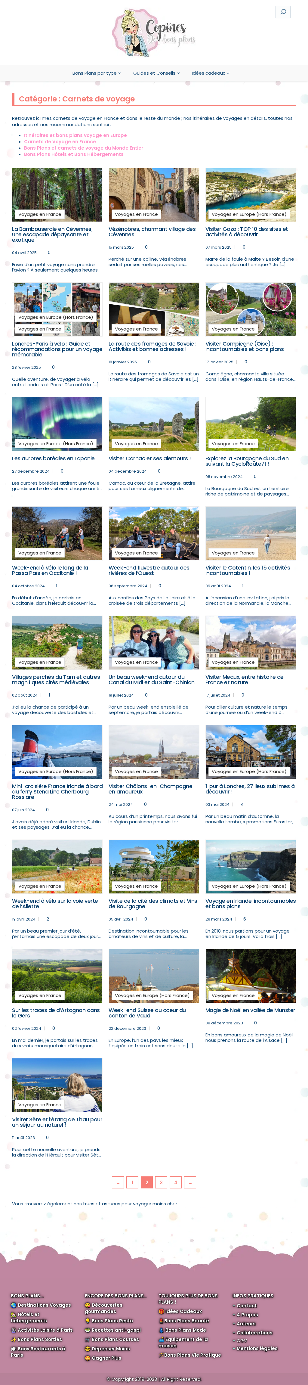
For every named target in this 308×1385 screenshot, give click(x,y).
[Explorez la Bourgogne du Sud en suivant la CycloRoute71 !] (250, 424)
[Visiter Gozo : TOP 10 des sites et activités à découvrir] (250, 195)
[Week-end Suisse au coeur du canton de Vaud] (154, 976)
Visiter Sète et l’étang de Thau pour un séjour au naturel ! (57, 1122)
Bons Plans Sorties (40, 1339)
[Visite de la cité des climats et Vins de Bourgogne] (154, 867)
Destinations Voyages (44, 1305)
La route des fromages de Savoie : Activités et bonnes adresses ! (152, 346)
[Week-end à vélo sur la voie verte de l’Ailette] (57, 867)
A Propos (247, 1315)
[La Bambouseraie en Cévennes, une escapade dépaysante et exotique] (57, 195)
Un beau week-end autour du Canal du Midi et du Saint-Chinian (152, 679)
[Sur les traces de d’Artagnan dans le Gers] (57, 976)
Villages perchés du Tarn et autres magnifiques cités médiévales (56, 679)
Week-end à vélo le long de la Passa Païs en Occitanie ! (50, 570)
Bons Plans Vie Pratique (192, 1355)
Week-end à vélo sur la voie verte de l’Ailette (55, 903)
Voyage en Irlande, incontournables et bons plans (250, 903)
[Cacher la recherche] (194, 12)
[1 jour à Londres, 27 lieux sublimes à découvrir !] (250, 752)
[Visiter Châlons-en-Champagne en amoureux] (154, 752)
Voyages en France (39, 214)
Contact (247, 1306)
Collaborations (255, 1333)
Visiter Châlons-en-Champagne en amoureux (150, 788)
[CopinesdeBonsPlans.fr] (154, 32)
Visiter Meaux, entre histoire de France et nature (244, 679)
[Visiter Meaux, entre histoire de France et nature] (250, 643)
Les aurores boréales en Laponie (53, 458)
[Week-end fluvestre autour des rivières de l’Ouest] (154, 533)
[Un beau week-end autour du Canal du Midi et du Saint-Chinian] (154, 643)
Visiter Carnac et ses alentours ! (150, 458)
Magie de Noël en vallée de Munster (250, 1010)
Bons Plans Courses (115, 1339)
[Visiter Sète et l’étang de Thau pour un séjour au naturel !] (57, 1085)
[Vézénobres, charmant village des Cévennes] (154, 195)
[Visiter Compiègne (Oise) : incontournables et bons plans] (250, 309)
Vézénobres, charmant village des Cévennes (152, 231)
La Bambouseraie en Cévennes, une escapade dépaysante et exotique (52, 234)
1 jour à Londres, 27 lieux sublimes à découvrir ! (250, 788)
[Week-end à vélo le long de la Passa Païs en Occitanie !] (57, 533)
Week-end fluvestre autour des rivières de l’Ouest (149, 570)
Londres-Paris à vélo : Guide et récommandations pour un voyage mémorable (57, 349)
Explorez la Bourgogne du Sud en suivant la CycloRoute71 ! (247, 461)
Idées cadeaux (208, 73)
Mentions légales (257, 1348)
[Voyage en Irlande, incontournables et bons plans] (250, 867)
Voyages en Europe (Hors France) (249, 214)
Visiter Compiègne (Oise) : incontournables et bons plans (244, 346)
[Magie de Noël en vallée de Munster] (250, 976)
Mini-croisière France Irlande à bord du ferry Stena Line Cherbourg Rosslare (57, 791)
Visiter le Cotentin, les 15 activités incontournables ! (247, 570)
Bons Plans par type (94, 73)
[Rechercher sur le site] (283, 12)
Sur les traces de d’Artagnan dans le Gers (56, 1012)
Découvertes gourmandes (103, 1308)
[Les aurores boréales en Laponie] (57, 424)
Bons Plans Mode (185, 1330)
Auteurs (246, 1324)
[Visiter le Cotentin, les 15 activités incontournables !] (250, 533)
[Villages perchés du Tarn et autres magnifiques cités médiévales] (57, 643)
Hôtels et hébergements (29, 1317)
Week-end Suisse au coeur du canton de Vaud (147, 1012)
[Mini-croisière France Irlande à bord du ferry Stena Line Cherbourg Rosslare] (57, 752)
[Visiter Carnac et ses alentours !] (154, 424)
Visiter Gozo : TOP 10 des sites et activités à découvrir (246, 231)
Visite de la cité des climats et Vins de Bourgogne (153, 903)
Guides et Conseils (154, 73)
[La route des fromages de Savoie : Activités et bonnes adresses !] (154, 309)
